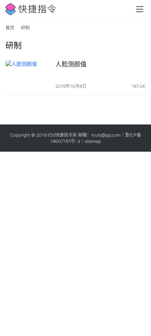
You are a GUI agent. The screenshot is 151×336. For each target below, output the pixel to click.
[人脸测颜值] (28, 74)
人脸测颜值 (70, 64)
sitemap (93, 141)
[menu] (139, 9)
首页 (9, 27)
